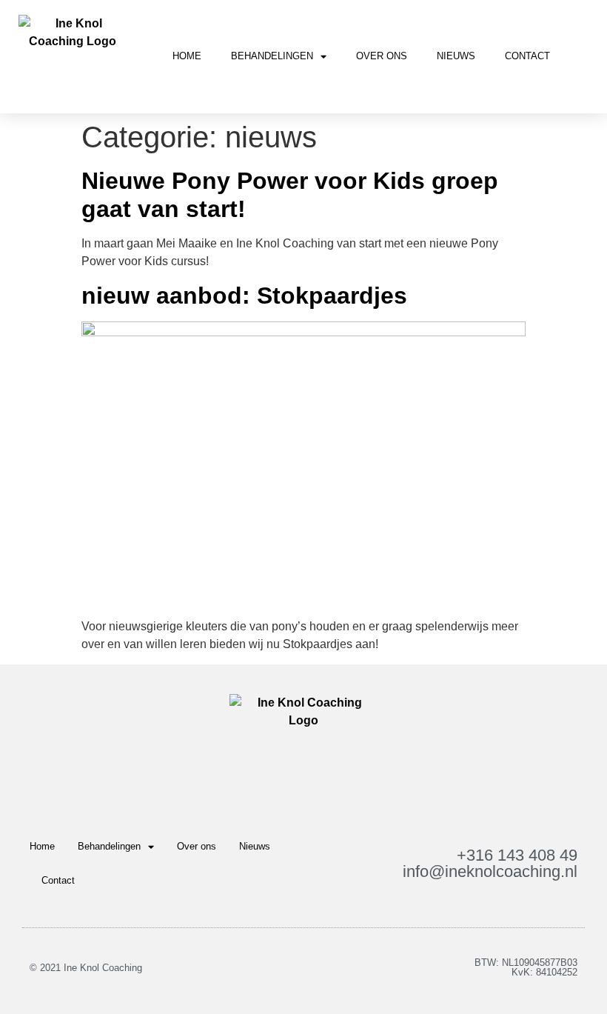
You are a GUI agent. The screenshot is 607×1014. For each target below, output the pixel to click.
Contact (527, 55)
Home (186, 55)
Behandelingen (272, 55)
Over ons (381, 55)
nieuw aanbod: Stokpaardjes (244, 295)
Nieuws (456, 55)
